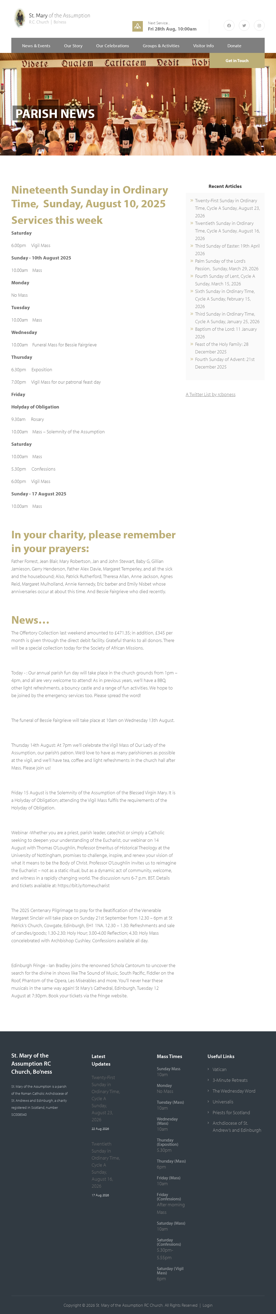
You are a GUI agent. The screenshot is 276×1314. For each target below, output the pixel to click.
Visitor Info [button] (203, 45)
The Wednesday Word (234, 1091)
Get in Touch (237, 60)
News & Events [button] (36, 45)
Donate (234, 45)
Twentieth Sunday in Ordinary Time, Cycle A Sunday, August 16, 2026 (227, 230)
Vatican (220, 1069)
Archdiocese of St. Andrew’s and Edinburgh (237, 1126)
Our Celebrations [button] (112, 45)
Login (208, 1305)
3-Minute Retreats (230, 1080)
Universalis (223, 1102)
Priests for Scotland (231, 1112)
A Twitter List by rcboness (211, 394)
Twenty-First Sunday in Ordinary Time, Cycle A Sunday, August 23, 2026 (227, 208)
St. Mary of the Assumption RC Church (129, 1305)
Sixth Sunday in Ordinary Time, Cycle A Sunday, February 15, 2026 (225, 298)
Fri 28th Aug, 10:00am (172, 29)
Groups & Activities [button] (161, 45)
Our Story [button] (73, 45)
